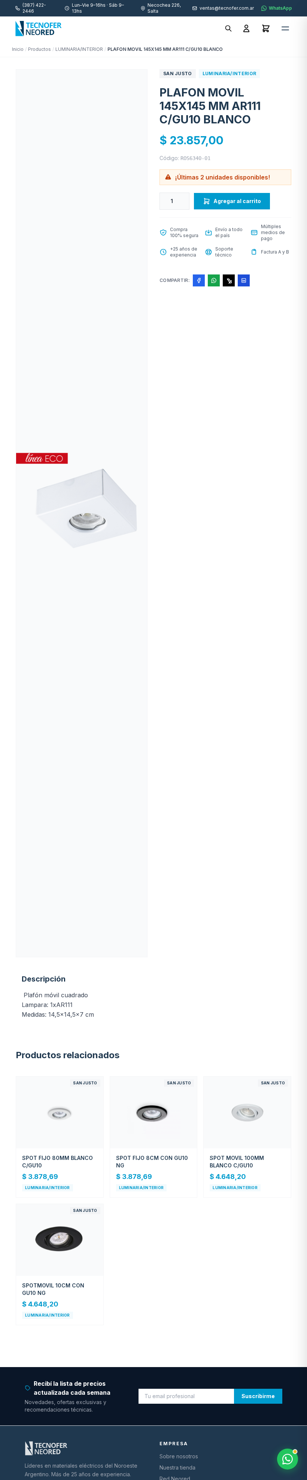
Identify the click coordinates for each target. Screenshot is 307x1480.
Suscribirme (258, 1396)
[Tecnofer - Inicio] (38, 28)
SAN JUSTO (177, 73)
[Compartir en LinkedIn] (244, 280)
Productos (39, 49)
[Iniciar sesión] (246, 28)
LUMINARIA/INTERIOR (79, 49)
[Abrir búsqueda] (228, 28)
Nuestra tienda (177, 1467)
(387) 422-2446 (34, 8)
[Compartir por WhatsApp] (214, 280)
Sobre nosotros (178, 1456)
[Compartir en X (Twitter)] (229, 280)
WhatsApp (280, 8)
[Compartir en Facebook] (199, 280)
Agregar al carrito (237, 201)
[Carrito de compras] (266, 28)
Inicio (18, 49)
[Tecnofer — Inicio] (86, 1448)
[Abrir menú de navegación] (285, 28)
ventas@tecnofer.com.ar (227, 8)
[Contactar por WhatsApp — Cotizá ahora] (287, 1459)
